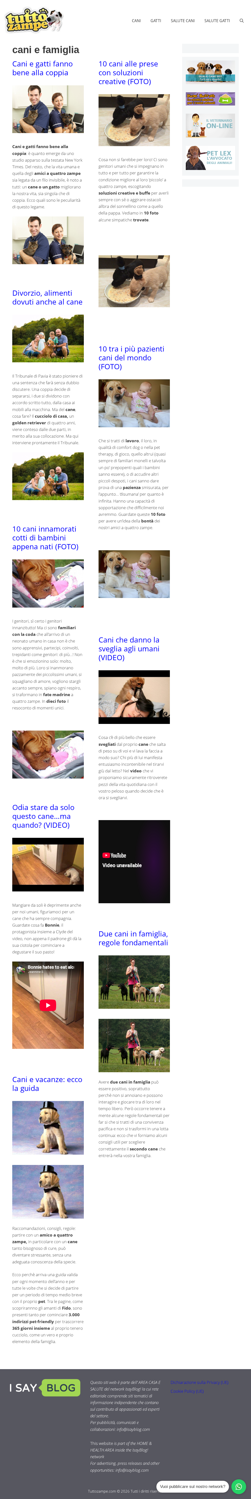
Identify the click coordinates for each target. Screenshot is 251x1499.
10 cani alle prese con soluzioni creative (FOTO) (128, 72)
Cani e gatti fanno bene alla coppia (42, 68)
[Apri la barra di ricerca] (242, 21)
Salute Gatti (217, 20)
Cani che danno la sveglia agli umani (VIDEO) (129, 648)
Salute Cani (183, 20)
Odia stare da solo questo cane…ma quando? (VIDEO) (43, 816)
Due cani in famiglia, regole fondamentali (133, 938)
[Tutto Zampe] (33, 20)
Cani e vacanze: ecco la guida (47, 1083)
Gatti (156, 20)
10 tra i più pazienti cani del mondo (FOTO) (131, 357)
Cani (136, 20)
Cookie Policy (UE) (187, 1391)
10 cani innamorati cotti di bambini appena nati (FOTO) (45, 537)
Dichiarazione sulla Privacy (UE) (199, 1382)
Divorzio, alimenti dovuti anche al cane (47, 297)
